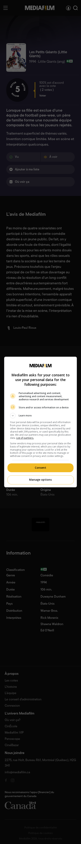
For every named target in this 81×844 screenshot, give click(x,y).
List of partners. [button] (25, 438)
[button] (40, 415)
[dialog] (40, 422)
